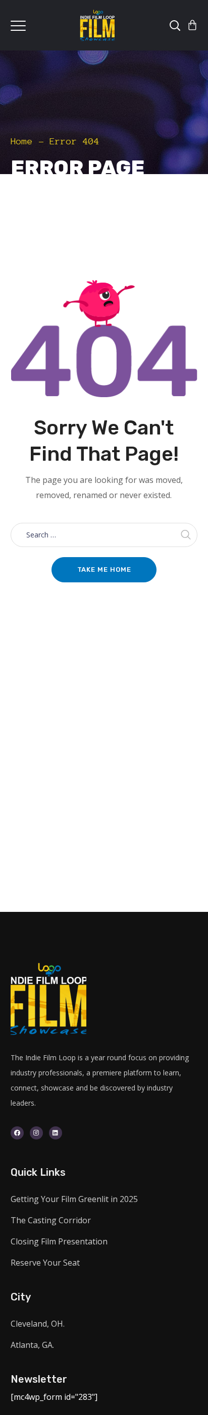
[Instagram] (36, 1132)
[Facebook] (17, 1132)
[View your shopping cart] (192, 25)
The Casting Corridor (51, 1220)
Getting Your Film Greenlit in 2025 (74, 1199)
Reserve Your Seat (45, 1262)
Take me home (104, 569)
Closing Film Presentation (59, 1241)
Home (22, 141)
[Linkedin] (55, 1132)
